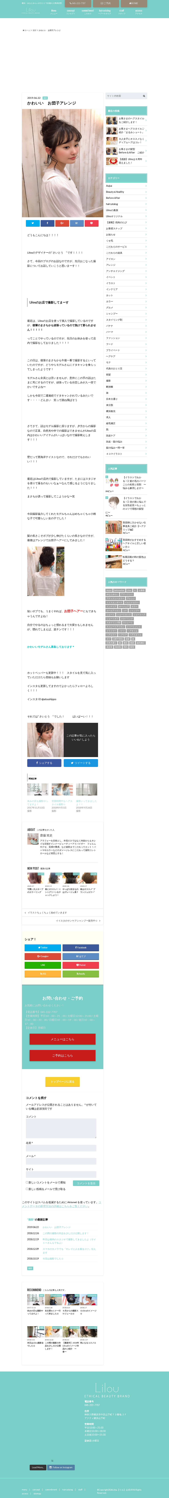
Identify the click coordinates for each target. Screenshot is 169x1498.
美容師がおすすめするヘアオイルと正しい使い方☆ (134, 543)
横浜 (126, 643)
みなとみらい (112, 594)
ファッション (113, 338)
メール (30, 1156)
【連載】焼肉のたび (116, 222)
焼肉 (132, 643)
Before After (113, 198)
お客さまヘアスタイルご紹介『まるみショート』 (131, 130)
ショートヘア (139, 614)
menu (24, 1489)
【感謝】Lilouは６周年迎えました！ (130, 161)
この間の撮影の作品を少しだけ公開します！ (66, 1233)
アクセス (138, 11)
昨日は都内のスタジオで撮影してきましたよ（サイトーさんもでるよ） (69, 1241)
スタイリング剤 (114, 319)
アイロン (110, 258)
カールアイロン (113, 610)
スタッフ (121, 11)
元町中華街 (118, 639)
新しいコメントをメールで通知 (47, 1182)
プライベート (113, 350)
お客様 (142, 590)
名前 (29, 1142)
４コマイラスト (114, 453)
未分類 (109, 405)
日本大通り (112, 398)
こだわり (88, 11)
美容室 (109, 647)
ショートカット (124, 614)
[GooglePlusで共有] (62, 223)
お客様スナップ (114, 228)
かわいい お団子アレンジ (58, 1227)
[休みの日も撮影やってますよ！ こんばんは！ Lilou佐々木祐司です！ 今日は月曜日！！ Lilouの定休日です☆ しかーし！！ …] (37, 789)
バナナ (109, 325)
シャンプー (112, 313)
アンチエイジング (115, 270)
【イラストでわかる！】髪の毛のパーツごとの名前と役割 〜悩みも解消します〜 (134, 482)
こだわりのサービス (116, 246)
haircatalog (112, 204)
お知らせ (110, 234)
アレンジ (110, 264)
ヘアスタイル (135, 635)
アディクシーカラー (115, 598)
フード (109, 344)
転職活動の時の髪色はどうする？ (134, 558)
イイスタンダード (114, 602)
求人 (108, 417)
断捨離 (109, 386)
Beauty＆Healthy (115, 191)
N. (135, 590)
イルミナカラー (132, 602)
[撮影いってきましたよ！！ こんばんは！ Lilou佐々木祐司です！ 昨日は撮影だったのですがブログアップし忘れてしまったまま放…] (86, 789)
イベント (110, 277)
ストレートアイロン (115, 626)
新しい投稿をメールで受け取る (47, 1188)
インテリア (112, 289)
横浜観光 (110, 411)
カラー (109, 301)
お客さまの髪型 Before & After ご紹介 (131, 151)
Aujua (109, 185)
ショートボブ (112, 618)
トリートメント (134, 626)
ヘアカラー (111, 635)
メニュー (53, 11)
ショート (110, 614)
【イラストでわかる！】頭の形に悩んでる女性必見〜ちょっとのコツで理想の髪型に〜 (125, 505)
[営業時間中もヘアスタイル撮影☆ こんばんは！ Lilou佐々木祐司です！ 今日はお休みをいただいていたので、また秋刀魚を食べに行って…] (62, 789)
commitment (51, 1489)
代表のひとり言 (114, 368)
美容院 (118, 647)
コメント (31, 1116)
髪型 (132, 647)
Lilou (129, 590)
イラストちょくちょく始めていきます (47, 912)
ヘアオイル (132, 631)
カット (109, 295)
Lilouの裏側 (112, 210)
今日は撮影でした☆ (53, 1258)
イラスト (110, 283)
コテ (125, 610)
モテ (108, 362)
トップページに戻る (62, 1081)
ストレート (128, 622)
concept (36, 1489)
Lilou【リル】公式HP (122, 1489)
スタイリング (127, 618)
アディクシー (127, 594)
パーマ (109, 331)
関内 (126, 647)
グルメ (109, 307)
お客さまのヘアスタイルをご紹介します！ (131, 120)
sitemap (37, 1493)
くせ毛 (109, 240)
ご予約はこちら (62, 1055)
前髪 (108, 374)
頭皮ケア (110, 435)
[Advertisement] (84, 59)
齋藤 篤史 (46, 835)
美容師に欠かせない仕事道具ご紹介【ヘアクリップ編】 (134, 526)
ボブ (108, 639)
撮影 (31, 1219)
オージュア (124, 606)
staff (80, 1489)
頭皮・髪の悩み (114, 441)
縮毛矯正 (110, 423)
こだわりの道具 (114, 252)
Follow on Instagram (62, 1467)
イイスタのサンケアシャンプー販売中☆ (77, 920)
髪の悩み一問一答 (115, 447)
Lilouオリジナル (114, 216)
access (25, 1493)
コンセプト (70, 11)
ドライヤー (111, 631)
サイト (30, 1169)
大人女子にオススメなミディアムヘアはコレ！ (131, 140)
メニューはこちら (62, 1039)
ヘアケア (110, 356)
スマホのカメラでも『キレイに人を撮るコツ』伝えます (69, 1250)
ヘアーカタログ (104, 11)
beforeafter (119, 590)
